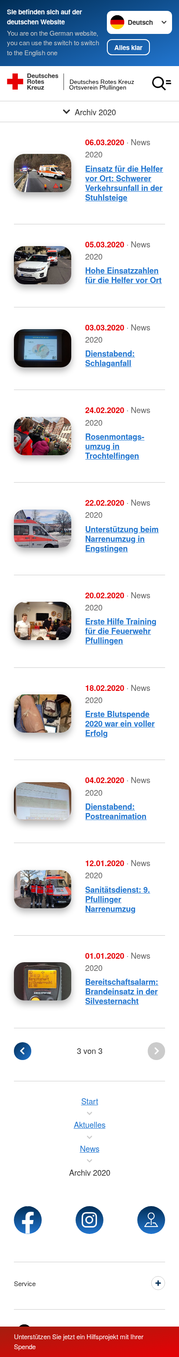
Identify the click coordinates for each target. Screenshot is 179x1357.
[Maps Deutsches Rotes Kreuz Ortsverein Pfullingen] (151, 1220)
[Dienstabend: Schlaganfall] (42, 348)
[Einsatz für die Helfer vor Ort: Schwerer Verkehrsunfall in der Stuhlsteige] (42, 173)
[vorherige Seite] (22, 1051)
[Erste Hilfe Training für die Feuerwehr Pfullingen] (42, 621)
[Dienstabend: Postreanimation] (42, 801)
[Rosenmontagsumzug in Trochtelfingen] (42, 436)
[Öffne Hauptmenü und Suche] (161, 83)
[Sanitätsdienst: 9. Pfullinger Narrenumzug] (42, 889)
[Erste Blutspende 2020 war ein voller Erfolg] (42, 713)
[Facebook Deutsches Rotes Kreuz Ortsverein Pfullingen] (28, 1220)
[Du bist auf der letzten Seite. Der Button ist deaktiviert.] (156, 1051)
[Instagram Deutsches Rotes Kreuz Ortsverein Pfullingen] (89, 1220)
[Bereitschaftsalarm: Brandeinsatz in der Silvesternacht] (42, 981)
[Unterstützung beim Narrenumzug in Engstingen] (42, 529)
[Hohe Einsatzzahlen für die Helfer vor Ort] (42, 265)
